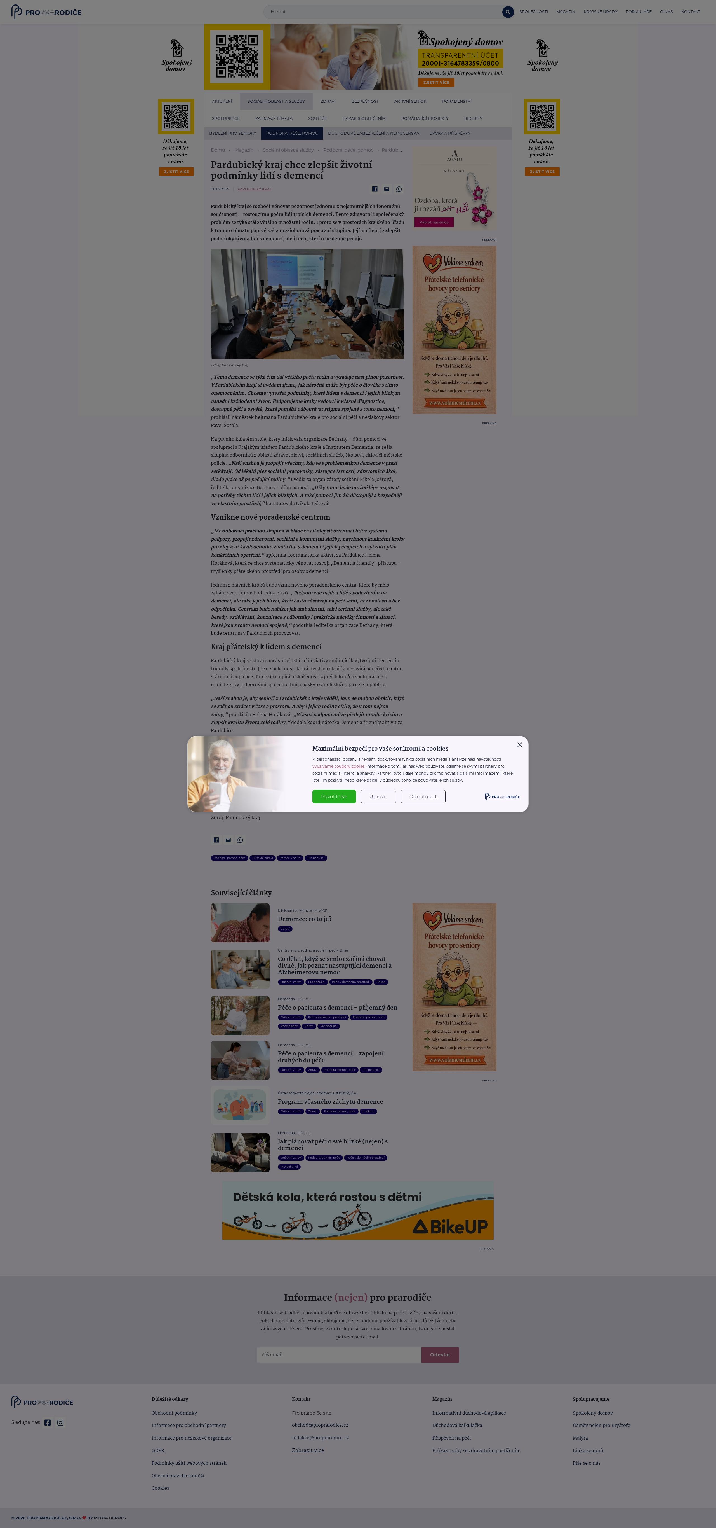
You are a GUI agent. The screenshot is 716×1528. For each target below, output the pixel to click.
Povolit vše (334, 796)
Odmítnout (423, 796)
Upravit (378, 796)
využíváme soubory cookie (338, 766)
